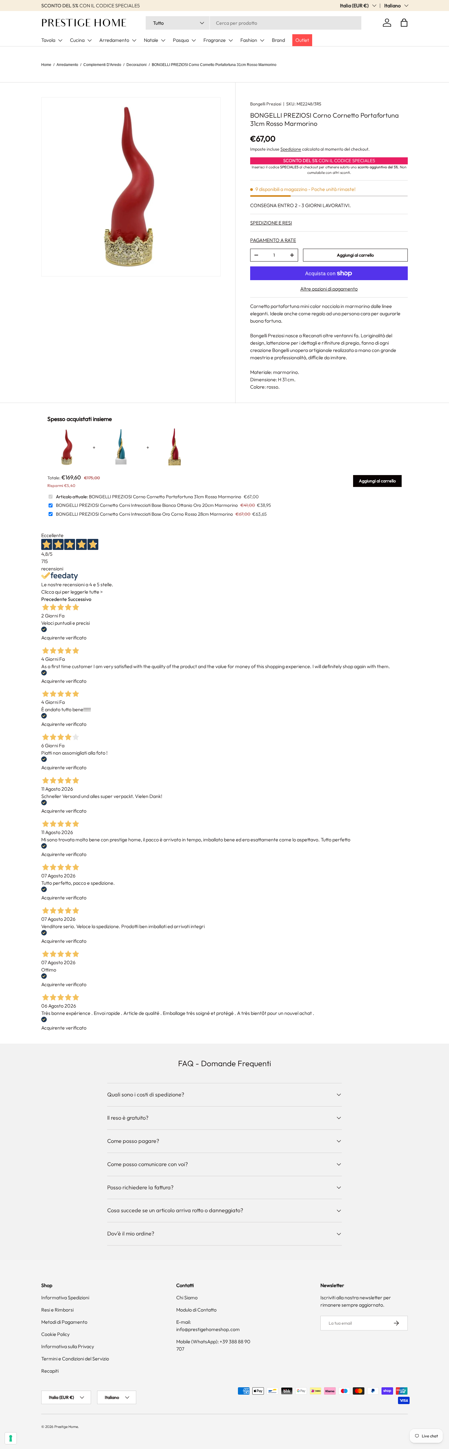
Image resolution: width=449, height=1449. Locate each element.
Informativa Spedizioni (65, 1297)
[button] (404, 22)
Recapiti (50, 1371)
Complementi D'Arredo (102, 65)
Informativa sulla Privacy (67, 1346)
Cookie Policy (55, 1334)
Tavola (48, 40)
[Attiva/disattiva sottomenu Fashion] (262, 40)
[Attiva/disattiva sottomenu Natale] (163, 40)
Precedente (54, 599)
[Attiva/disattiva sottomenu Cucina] (89, 40)
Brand (278, 40)
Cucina (77, 40)
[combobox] (253, 23)
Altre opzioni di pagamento (329, 289)
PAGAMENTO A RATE (273, 240)
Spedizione (290, 149)
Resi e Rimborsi (57, 1310)
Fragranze (214, 40)
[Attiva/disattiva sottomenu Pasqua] (193, 40)
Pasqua (181, 40)
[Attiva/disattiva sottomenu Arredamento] (134, 40)
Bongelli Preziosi (265, 104)
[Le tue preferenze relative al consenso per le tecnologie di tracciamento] (10, 1438)
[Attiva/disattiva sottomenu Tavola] (60, 40)
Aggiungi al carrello (355, 255)
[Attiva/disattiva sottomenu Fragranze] (230, 40)
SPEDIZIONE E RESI (271, 223)
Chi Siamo (187, 1297)
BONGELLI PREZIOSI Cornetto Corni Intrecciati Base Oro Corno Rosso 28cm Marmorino (144, 514)
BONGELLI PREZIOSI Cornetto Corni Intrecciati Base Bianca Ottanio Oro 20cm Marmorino (147, 505)
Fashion (248, 40)
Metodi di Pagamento (64, 1322)
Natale (151, 40)
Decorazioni (136, 65)
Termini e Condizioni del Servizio (75, 1359)
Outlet (302, 40)
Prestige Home (66, 1426)
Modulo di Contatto (196, 1310)
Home (46, 65)
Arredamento (114, 40)
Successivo (79, 599)
